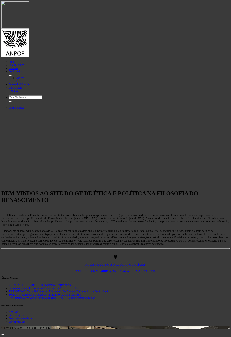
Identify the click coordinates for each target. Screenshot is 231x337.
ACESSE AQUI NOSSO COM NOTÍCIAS (115, 264)
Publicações (15, 71)
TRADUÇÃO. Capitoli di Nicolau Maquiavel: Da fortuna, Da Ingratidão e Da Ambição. (59, 291)
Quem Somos (16, 64)
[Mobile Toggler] (10, 75)
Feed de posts (16, 315)
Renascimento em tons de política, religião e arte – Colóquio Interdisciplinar (52, 297)
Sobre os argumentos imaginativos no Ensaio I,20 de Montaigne (45, 294)
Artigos (20, 77)
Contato (13, 90)
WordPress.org (17, 321)
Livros (19, 81)
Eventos (13, 68)
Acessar (13, 311)
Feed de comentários (20, 318)
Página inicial (16, 107)
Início (12, 61)
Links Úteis (15, 87)
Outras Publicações (19, 84)
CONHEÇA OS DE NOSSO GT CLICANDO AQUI (115, 270)
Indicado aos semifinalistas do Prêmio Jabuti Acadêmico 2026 (44, 288)
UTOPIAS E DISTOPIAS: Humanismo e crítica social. (40, 284)
